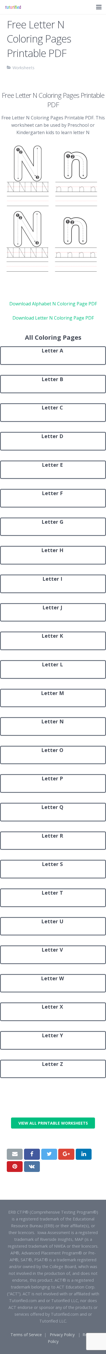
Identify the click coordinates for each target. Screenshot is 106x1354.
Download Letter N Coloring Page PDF (53, 318)
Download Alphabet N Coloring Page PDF (53, 304)
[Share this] (32, 1154)
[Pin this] (15, 1166)
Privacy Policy (62, 1334)
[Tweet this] (49, 1154)
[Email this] (15, 1154)
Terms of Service (26, 1334)
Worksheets (23, 67)
